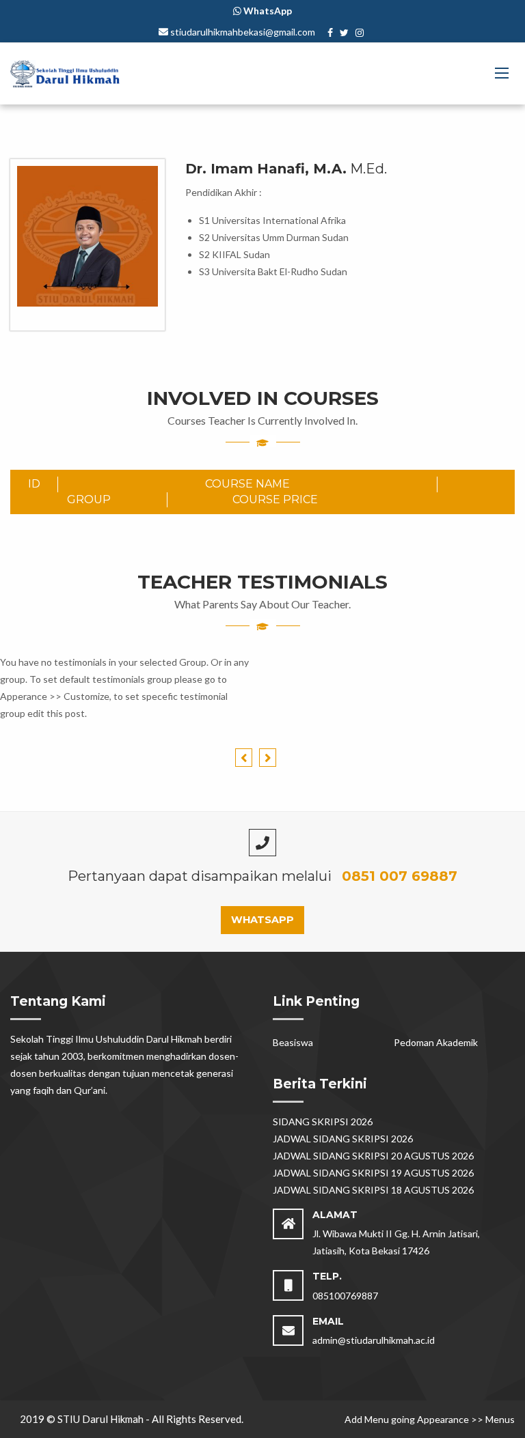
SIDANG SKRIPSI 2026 (323, 1121)
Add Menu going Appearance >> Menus (430, 1419)
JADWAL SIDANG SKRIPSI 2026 (343, 1138)
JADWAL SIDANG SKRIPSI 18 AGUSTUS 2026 (373, 1190)
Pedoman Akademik (436, 1042)
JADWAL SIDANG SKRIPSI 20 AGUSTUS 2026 (373, 1155)
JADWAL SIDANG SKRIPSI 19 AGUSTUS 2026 (373, 1173)
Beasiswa (293, 1042)
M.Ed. (286, 168)
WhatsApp (262, 920)
